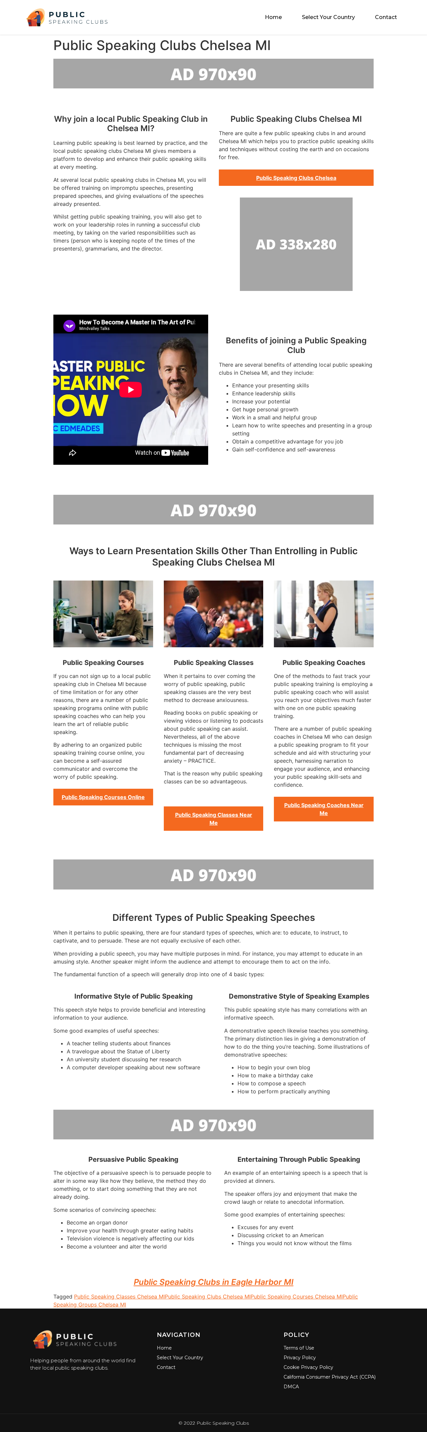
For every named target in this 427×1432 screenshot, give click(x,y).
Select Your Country (328, 17)
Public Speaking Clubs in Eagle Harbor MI (214, 1282)
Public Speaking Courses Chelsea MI (297, 1296)
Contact (386, 17)
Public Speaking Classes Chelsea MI (119, 1296)
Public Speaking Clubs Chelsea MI (208, 1296)
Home (273, 17)
